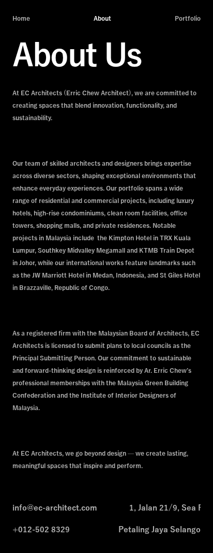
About (102, 18)
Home (21, 18)
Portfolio (188, 18)
